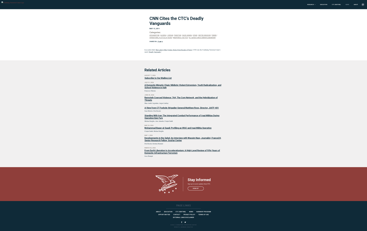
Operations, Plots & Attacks (160, 37)
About (356, 4)
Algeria (163, 35)
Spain (195, 35)
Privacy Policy (189, 214)
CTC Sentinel (336, 4)
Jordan (170, 35)
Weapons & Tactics (180, 37)
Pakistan (177, 35)
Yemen (214, 35)
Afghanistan (154, 35)
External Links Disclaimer (183, 217)
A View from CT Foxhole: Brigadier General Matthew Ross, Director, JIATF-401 (182, 108)
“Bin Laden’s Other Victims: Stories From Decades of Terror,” (174, 50)
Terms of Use (203, 214)
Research (310, 4)
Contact (176, 214)
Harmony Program (203, 211)
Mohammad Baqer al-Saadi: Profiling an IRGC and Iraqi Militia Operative (178, 128)
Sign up (196, 188)
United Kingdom (204, 35)
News (347, 4)
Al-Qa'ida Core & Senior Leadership (202, 37)
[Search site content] (362, 4)
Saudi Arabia (187, 35)
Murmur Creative (187, 227)
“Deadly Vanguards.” (154, 52)
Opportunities (164, 214)
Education (323, 4)
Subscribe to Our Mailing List (158, 78)
